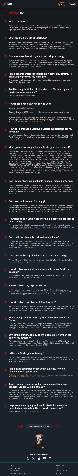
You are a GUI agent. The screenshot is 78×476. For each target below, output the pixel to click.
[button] (62, 4)
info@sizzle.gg (36, 122)
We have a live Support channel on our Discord (25, 375)
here (21, 139)
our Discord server (33, 328)
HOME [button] (9, 4)
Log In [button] (73, 4)
